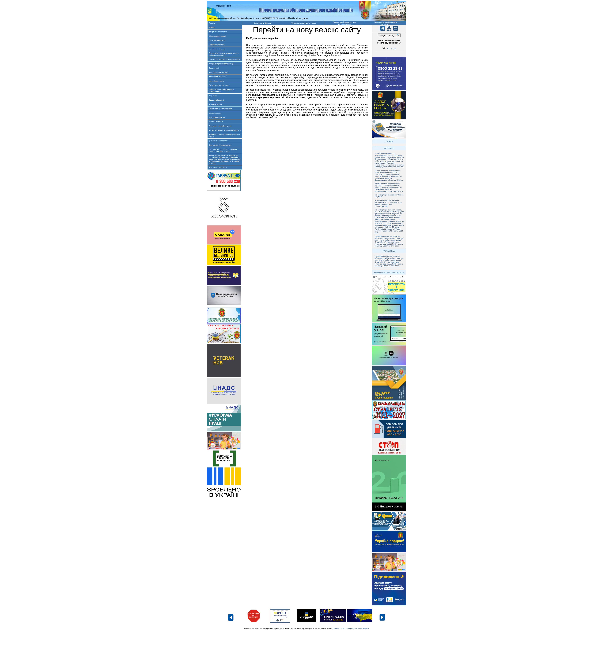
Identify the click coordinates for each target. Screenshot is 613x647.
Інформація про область (218, 32)
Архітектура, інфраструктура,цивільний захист (344, 23)
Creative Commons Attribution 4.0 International (351, 628)
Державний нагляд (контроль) (220, 126)
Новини (212, 27)
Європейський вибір (216, 81)
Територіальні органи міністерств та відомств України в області (223, 150)
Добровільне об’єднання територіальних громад (224, 135)
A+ (394, 49)
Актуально (213, 96)
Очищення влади (215, 113)
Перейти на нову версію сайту (307, 30)
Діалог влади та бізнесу (218, 167)
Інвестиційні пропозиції (218, 76)
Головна (212, 23)
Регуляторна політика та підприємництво (224, 59)
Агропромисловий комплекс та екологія (385, 23)
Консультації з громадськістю (220, 145)
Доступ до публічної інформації (221, 64)
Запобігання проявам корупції (220, 109)
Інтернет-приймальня (217, 49)
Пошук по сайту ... (388, 35)
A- (388, 49)
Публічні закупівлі (216, 121)
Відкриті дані (214, 68)
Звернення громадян (216, 44)
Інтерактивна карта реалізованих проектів (225, 130)
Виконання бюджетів (216, 100)
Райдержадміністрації (217, 40)
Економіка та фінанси (262, 23)
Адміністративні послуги (218, 72)
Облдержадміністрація (217, 36)
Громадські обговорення (218, 141)
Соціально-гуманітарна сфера (303, 23)
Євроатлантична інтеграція (219, 85)
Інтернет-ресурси (215, 104)
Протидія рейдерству (217, 117)
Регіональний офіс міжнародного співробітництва (221, 90)
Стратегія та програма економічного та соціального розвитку (224, 54)
